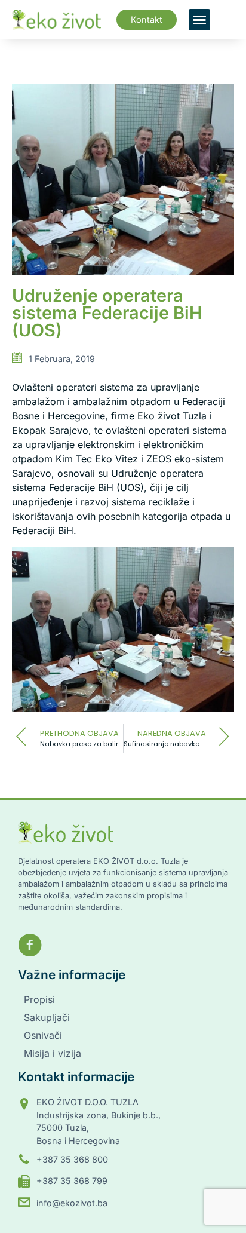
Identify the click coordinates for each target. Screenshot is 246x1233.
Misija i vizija (52, 1053)
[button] (199, 19)
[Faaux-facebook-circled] (30, 945)
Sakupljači (47, 1017)
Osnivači (43, 1035)
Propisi (39, 999)
